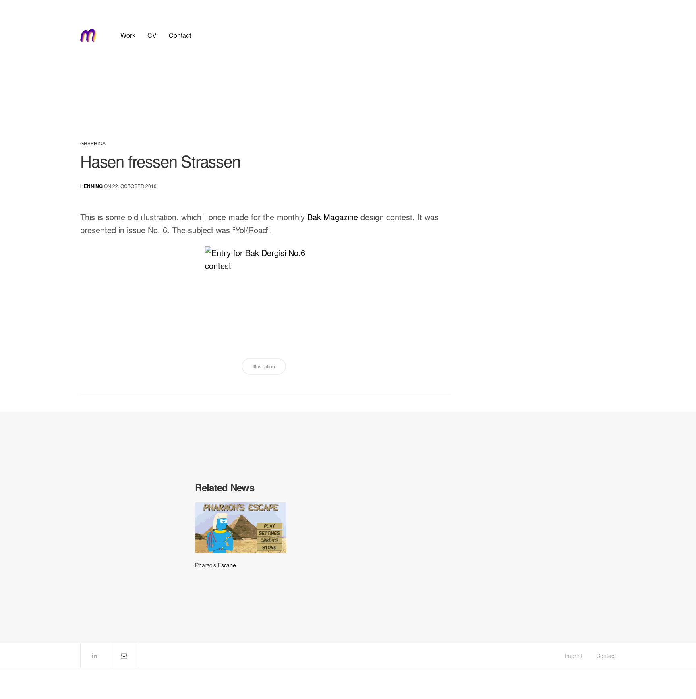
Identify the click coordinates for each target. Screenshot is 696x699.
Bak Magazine (332, 217)
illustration (264, 366)
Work (127, 35)
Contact (180, 35)
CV (152, 35)
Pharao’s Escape (215, 565)
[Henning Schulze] (88, 35)
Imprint (573, 655)
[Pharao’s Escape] (240, 527)
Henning (91, 186)
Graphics (93, 143)
